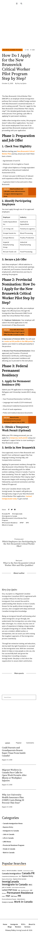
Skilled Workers (21, 899)
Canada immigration (11, 873)
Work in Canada (8, 525)
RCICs (23, 924)
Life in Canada (8, 838)
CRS (20, 876)
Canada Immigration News (13, 823)
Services (27, 927)
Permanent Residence (10, 523)
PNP (22, 523)
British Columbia (12, 870)
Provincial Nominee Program (12, 50)
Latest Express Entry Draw (18, 887)
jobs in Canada (6, 887)
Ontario (4, 893)
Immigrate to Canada (10, 516)
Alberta (4, 870)
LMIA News (7, 841)
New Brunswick (25, 890)
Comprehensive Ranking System (10, 876)
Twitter (12, 509)
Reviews (18, 927)
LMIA (19, 890)
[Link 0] (16, 3)
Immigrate (14, 924)
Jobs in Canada (8, 834)
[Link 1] (21, 3)
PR (28, 523)
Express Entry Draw (7, 879)
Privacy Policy (10, 930)
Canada (19, 870)
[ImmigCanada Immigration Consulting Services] (19, 10)
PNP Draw (14, 896)
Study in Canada (9, 849)
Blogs (10, 927)
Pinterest (15, 509)
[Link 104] (19, 720)
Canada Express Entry (28, 870)
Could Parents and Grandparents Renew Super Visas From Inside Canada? (14, 751)
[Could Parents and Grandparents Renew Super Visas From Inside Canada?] (32, 753)
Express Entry (8, 827)
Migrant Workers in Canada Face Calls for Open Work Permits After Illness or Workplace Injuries (14, 775)
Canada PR (6, 514)
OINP (31, 890)
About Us (32, 924)
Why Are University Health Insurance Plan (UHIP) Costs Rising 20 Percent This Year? (13, 799)
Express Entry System (19, 879)
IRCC (30, 885)
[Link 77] (16, 90)
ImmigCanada (17, 514)
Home (5, 924)
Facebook (9, 509)
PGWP (3, 896)
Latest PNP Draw (9, 890)
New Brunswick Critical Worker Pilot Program (14, 519)
